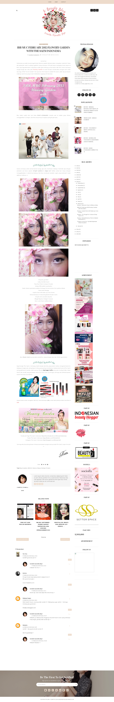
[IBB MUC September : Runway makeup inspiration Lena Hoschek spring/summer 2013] (43, 511)
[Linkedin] (90, 94)
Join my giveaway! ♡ (28, 633)
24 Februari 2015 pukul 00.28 (39, 640)
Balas (70, 559)
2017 (77, 177)
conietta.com (54, 699)
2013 (77, 231)
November (80, 185)
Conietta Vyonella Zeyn (34, 54)
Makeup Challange (41, 468)
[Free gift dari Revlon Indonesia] (25, 511)
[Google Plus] (86, 94)
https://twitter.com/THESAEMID (51, 438)
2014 (77, 229)
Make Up (35, 468)
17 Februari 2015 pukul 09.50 (30, 575)
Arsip (56, 1)
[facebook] (46, 690)
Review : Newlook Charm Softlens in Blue (87, 205)
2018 (77, 174)
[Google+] (68, 690)
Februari (80, 203)
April (79, 199)
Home (49, 1)
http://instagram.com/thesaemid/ (52, 440)
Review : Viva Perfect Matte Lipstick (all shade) (90, 129)
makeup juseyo (27, 598)
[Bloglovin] (64, 690)
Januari (79, 226)
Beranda (43, 537)
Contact (63, 1)
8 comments (56, 54)
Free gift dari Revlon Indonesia (25, 523)
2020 (77, 170)
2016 (77, 179)
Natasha (25, 625)
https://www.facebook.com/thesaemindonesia (53, 436)
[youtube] (60, 690)
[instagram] (53, 690)
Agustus (80, 190)
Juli (78, 192)
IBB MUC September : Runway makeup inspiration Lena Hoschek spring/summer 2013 (43, 526)
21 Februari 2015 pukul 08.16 (30, 600)
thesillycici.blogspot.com (29, 607)
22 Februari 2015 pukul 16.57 (30, 627)
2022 (77, 165)
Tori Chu (25, 554)
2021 (77, 168)
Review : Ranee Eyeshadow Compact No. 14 (91, 150)
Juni (79, 194)
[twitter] (49, 690)
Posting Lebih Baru (22, 539)
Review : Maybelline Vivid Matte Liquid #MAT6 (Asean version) (91, 139)
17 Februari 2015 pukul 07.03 (30, 555)
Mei (79, 196)
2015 (77, 181)
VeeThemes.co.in (69, 699)
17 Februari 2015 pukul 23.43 (39, 565)
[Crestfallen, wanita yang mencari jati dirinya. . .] (61, 511)
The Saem (48, 468)
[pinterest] (57, 690)
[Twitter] (82, 94)
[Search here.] (17, 10)
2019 (77, 172)
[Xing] (93, 94)
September (81, 187)
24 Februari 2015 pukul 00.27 (39, 615)
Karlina (25, 573)
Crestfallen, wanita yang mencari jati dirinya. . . (61, 524)
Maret (79, 201)
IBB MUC (30, 468)
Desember (80, 183)
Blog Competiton (43, 44)
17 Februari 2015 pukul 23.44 (39, 590)
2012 (77, 234)
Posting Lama (65, 539)
